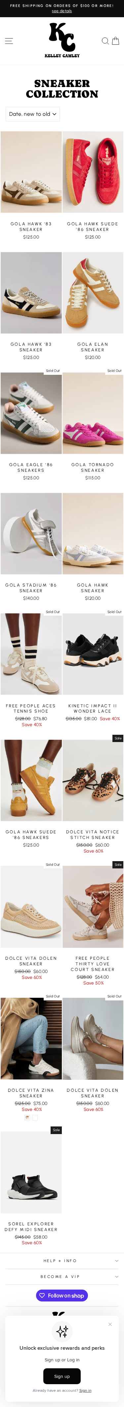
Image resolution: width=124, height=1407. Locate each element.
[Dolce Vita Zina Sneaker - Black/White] (34, 1117)
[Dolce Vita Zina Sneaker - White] (27, 1117)
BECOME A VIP (60, 1276)
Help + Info (60, 1260)
